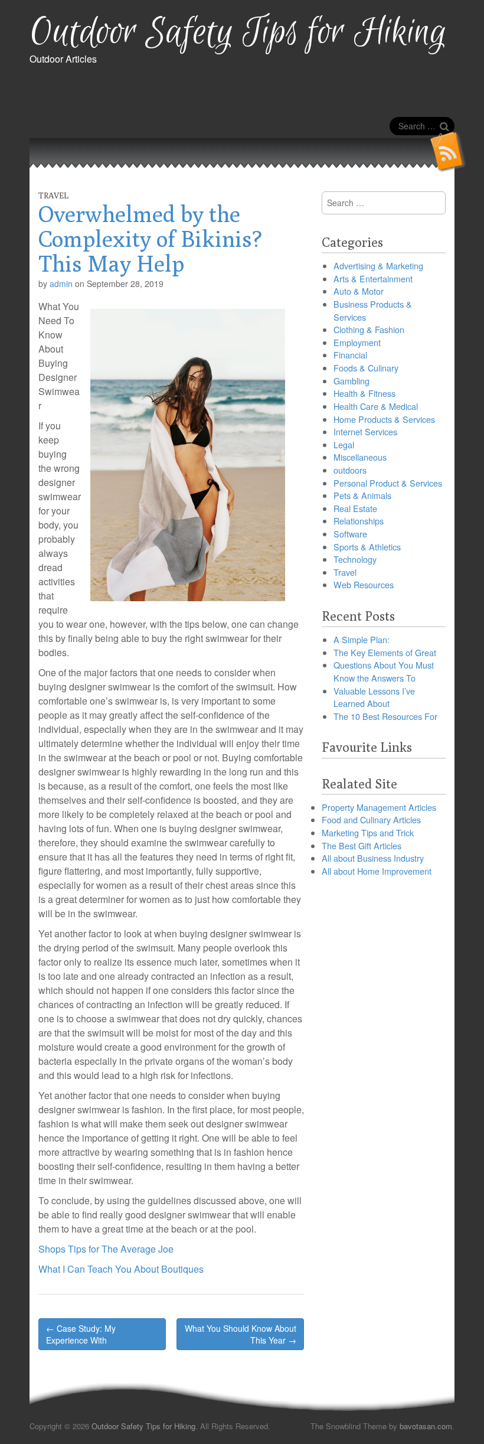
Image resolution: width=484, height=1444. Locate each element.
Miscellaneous (360, 457)
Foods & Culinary (365, 367)
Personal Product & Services (387, 483)
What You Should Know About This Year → (240, 1334)
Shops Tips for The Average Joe (106, 1249)
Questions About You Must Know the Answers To (383, 671)
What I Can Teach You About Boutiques (121, 1269)
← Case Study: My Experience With (81, 1334)
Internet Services (365, 431)
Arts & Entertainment (373, 278)
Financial (350, 354)
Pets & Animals (362, 495)
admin (61, 283)
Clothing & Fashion (368, 329)
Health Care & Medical (375, 406)
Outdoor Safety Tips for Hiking (238, 32)
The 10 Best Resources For (385, 716)
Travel (53, 195)
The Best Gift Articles (361, 845)
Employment (357, 342)
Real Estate (355, 508)
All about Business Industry (373, 858)
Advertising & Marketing (378, 265)
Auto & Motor (358, 291)
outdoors (350, 470)
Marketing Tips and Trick (368, 832)
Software (350, 533)
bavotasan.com (426, 1426)
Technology (355, 559)
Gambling (351, 380)
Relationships (358, 520)
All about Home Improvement (376, 871)
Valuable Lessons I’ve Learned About (374, 697)
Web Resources (363, 584)
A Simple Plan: (361, 639)
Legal (343, 444)
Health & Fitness (364, 393)
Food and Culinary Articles (371, 819)
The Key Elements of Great (384, 652)
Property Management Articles (379, 807)
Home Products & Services (384, 419)
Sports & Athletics (367, 546)
